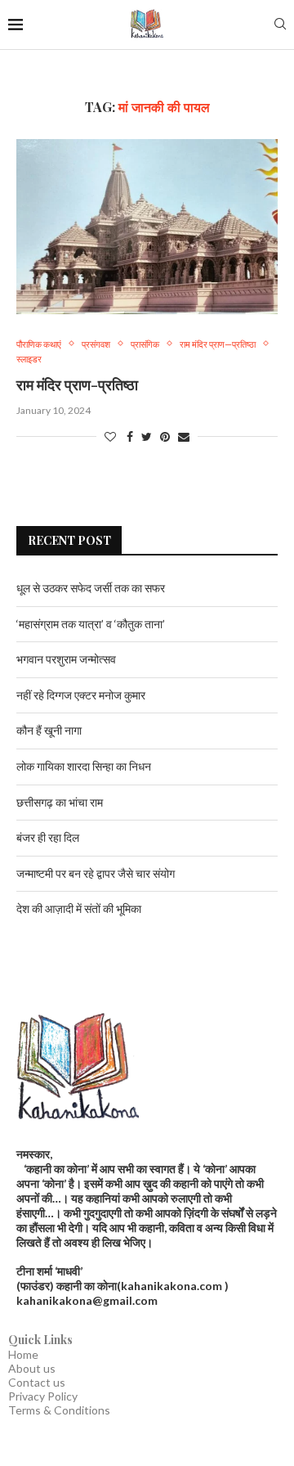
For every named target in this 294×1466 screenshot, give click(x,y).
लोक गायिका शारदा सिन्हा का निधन (83, 766)
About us (32, 1368)
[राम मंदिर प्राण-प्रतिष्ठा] (147, 226)
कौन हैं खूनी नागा (49, 730)
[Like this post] (110, 436)
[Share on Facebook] (130, 436)
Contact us (36, 1382)
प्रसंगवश (96, 344)
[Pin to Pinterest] (165, 436)
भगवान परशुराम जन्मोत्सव (66, 659)
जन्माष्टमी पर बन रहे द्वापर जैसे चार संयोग (95, 873)
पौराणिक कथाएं (38, 344)
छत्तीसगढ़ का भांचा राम (59, 802)
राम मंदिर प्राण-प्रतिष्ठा (77, 384)
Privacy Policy (43, 1396)
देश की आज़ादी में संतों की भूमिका (78, 908)
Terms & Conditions (59, 1410)
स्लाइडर (29, 358)
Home (23, 1354)
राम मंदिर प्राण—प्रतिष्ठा (218, 344)
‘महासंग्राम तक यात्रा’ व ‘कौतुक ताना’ (90, 624)
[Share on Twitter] (146, 436)
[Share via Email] (183, 436)
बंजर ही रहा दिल (47, 837)
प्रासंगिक (145, 344)
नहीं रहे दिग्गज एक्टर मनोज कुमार (80, 695)
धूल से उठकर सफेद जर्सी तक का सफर (90, 588)
